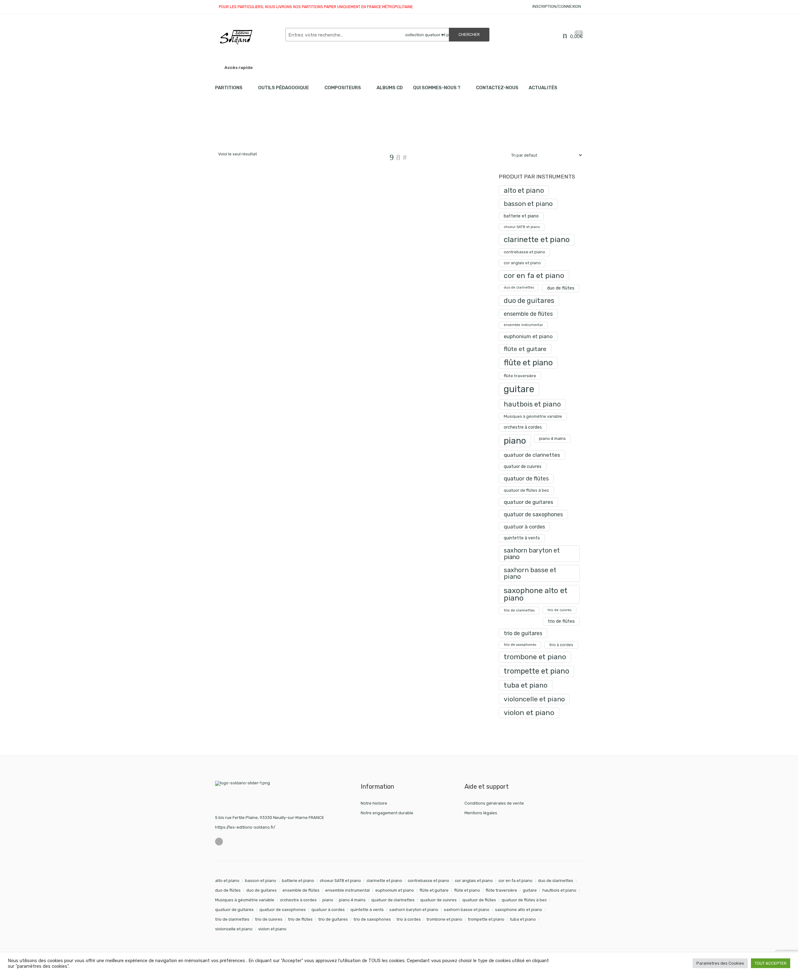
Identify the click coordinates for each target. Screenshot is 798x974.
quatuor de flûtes (526, 478)
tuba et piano (525, 685)
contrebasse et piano (524, 252)
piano (515, 441)
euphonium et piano (528, 336)
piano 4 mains (552, 438)
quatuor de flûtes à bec (526, 490)
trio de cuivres (559, 610)
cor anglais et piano (522, 263)
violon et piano (529, 712)
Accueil (222, 131)
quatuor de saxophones (533, 514)
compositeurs (342, 87)
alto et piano (524, 190)
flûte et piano (528, 362)
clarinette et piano (537, 239)
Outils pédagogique (283, 87)
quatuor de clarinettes (532, 454)
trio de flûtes (561, 621)
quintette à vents (522, 538)
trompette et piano (536, 671)
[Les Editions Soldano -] (247, 37)
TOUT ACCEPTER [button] (770, 963)
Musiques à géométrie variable (533, 416)
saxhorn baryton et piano (532, 553)
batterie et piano (521, 216)
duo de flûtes (560, 288)
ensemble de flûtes (528, 313)
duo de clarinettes (519, 287)
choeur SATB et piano (522, 227)
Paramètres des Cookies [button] (720, 963)
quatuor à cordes (524, 527)
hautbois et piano (532, 404)
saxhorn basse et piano (530, 573)
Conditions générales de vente (494, 803)
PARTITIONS (229, 87)
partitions (247, 131)
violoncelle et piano (534, 699)
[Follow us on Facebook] (219, 841)
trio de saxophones (520, 644)
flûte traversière (520, 375)
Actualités (543, 87)
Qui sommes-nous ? (436, 87)
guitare (519, 389)
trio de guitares (523, 633)
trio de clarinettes (519, 610)
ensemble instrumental (523, 325)
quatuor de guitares (528, 502)
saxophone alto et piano (535, 594)
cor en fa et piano (534, 275)
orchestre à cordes (523, 427)
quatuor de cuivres (522, 466)
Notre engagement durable (387, 813)
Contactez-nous (497, 87)
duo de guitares (529, 300)
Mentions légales (480, 813)
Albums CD (390, 87)
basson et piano (528, 203)
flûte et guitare (525, 349)
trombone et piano (535, 657)
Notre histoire (374, 803)
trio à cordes (561, 644)
